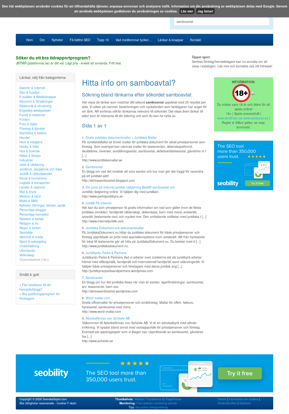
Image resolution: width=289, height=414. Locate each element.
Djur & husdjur (29, 92)
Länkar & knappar (170, 40)
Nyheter (57, 40)
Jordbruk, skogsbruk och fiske (40, 169)
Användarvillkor (227, 403)
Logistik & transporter (34, 182)
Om (42, 40)
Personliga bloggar (32, 209)
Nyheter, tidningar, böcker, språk (42, 205)
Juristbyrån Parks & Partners (106, 252)
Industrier (26, 160)
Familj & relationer (32, 115)
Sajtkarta (245, 403)
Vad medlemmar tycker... (133, 40)
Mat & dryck (27, 191)
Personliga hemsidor (34, 214)
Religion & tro (29, 223)
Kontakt (195, 40)
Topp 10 (103, 40)
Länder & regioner (32, 187)
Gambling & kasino (32, 133)
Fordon (24, 119)
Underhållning (29, 246)
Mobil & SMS (28, 200)
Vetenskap (26, 255)
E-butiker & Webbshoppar (37, 96)
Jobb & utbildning (31, 164)
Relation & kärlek (31, 218)
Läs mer (187, 11)
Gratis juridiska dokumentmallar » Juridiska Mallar (121, 137)
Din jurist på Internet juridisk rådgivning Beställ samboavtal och (130, 187)
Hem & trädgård (30, 142)
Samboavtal (94, 167)
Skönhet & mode (31, 237)
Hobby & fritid (29, 146)
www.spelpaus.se (255, 118)
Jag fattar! (205, 11)
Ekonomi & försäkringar (36, 101)
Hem (29, 40)
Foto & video (28, 124)
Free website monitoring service (156, 403)
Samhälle (26, 232)
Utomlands (27, 250)
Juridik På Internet (99, 203)
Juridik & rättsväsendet (35, 173)
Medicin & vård (30, 196)
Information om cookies (243, 399)
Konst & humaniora (33, 178)
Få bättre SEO (80, 40)
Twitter (222, 399)
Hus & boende (29, 151)
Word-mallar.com (98, 298)
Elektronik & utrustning (35, 106)
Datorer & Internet (32, 87)
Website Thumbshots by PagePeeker (157, 399)
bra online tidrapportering (152, 407)
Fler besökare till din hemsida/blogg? (35, 287)
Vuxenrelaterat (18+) (34, 259)
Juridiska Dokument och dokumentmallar (115, 228)
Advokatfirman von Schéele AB (108, 318)
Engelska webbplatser (35, 110)
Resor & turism (30, 228)
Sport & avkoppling (32, 241)
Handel (24, 137)
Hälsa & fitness (30, 155)
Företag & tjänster (32, 128)
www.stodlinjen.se (229, 118)
